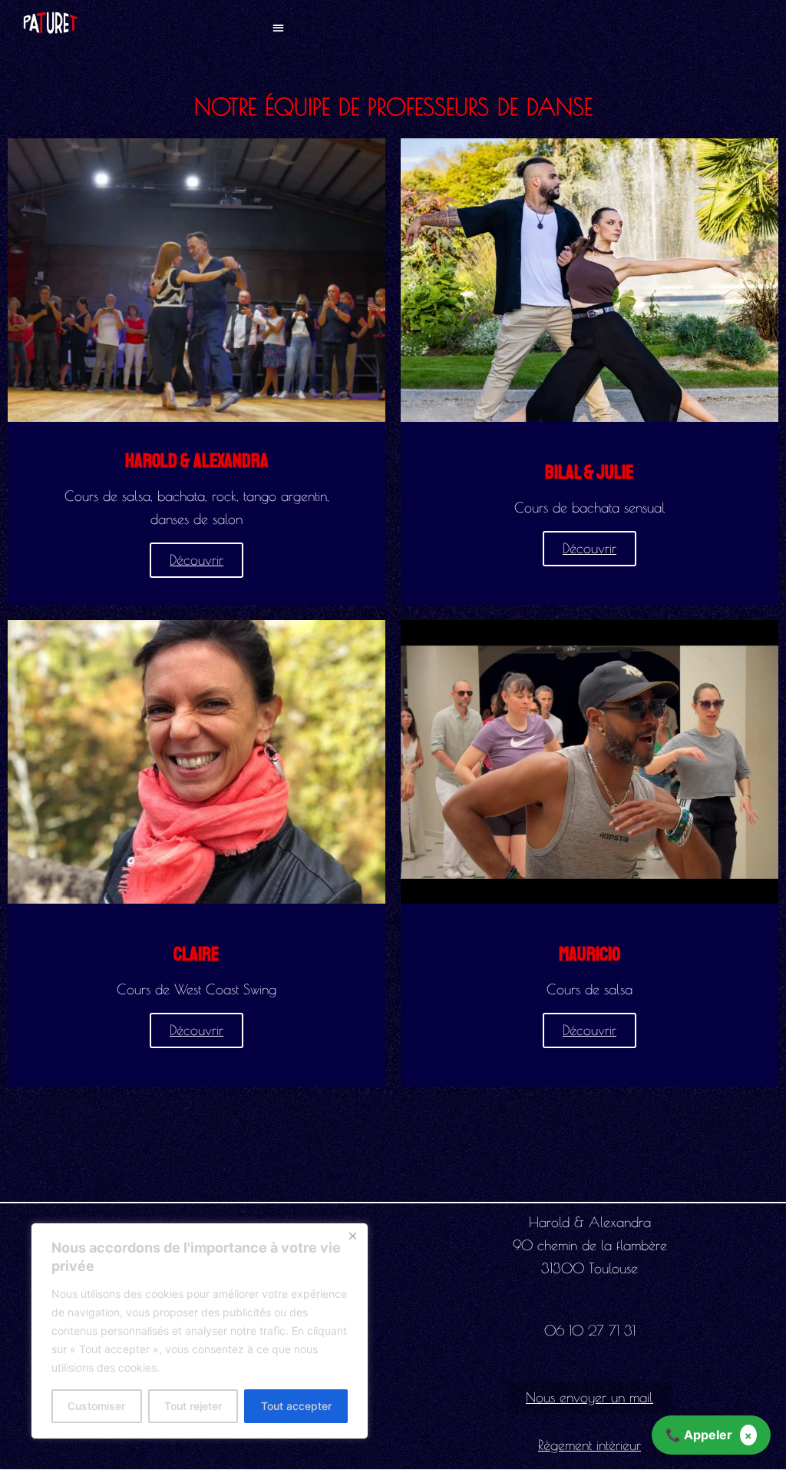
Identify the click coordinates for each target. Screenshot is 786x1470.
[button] (278, 26)
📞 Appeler (698, 1434)
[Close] (352, 1235)
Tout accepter (296, 1405)
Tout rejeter (193, 1405)
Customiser (96, 1405)
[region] (199, 1331)
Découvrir (196, 560)
